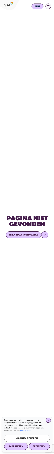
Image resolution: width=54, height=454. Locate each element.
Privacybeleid (25, 430)
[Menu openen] (48, 6)
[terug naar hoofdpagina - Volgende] (44, 234)
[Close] (48, 420)
